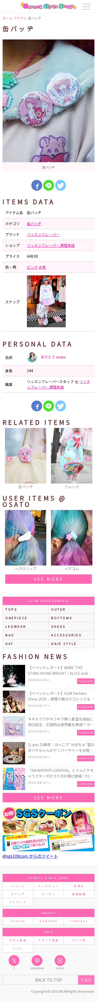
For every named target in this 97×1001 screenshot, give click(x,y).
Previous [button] (9, 459)
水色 (42, 267)
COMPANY (49, 921)
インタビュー (48, 886)
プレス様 (79, 940)
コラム (18, 948)
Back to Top (48, 980)
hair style (64, 643)
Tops (11, 609)
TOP (86, 980)
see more (48, 579)
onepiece (16, 618)
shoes (58, 626)
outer (58, 609)
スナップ (18, 894)
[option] (48, 105)
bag (9, 635)
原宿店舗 (79, 894)
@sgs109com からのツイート (30, 856)
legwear (15, 626)
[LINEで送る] (48, 185)
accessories (66, 635)
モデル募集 (18, 940)
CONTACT (79, 921)
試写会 (79, 886)
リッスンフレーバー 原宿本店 (51, 245)
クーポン (48, 894)
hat (9, 643)
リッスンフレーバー (43, 234)
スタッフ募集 (48, 940)
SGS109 (17, 921)
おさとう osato (53, 356)
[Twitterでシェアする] (60, 185)
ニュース (18, 886)
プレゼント (18, 902)
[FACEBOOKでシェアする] (36, 185)
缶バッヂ (34, 223)
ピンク (32, 267)
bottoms (61, 618)
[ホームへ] (48, 5)
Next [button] (88, 459)
